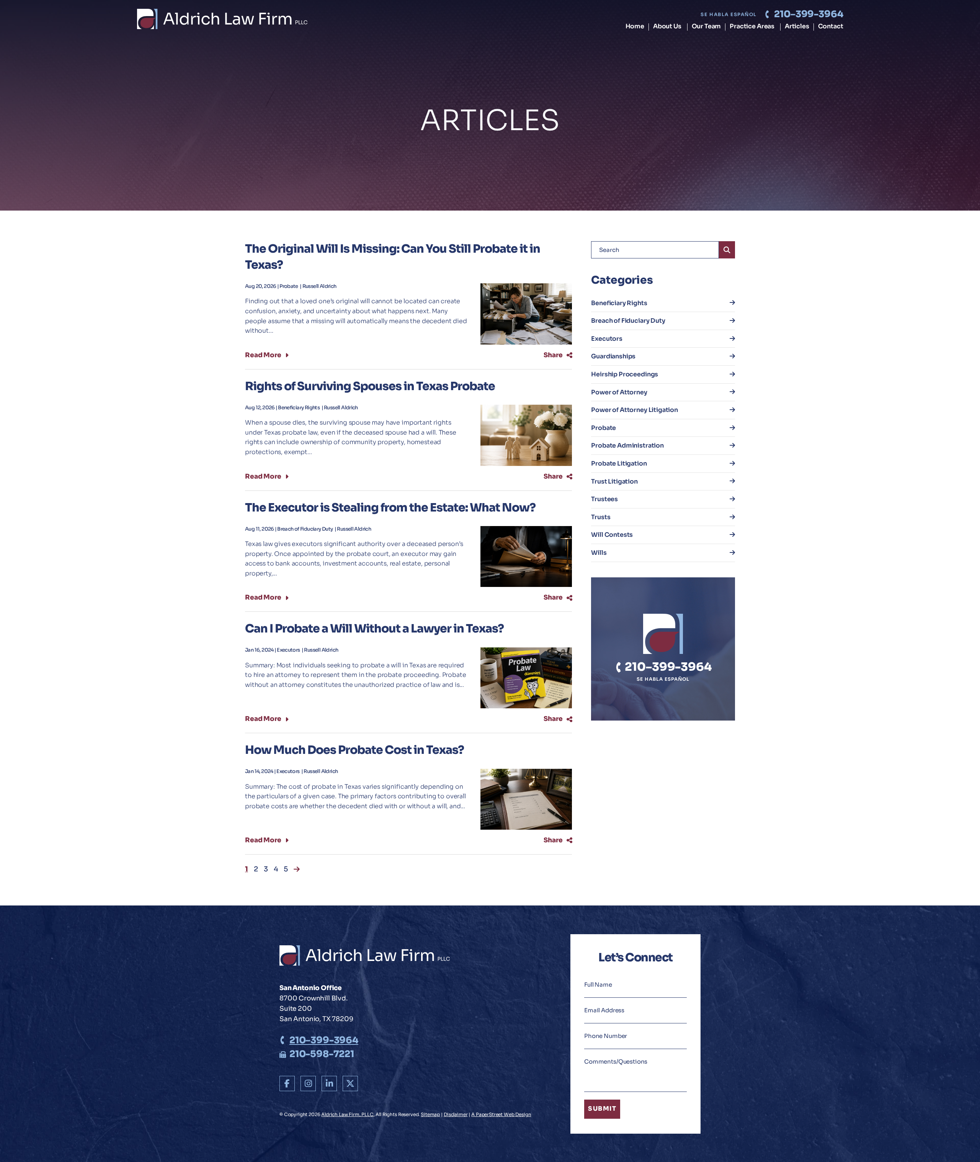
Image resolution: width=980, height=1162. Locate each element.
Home (635, 26)
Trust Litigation (614, 481)
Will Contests (612, 535)
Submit (602, 1109)
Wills (598, 553)
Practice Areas (752, 26)
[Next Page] (297, 869)
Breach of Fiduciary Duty (305, 529)
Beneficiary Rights (299, 408)
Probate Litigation (619, 463)
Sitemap (430, 1114)
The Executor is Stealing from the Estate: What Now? (390, 507)
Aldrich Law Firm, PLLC (347, 1114)
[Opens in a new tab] (287, 1083)
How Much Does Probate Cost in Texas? (354, 750)
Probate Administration (627, 445)
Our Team (706, 26)
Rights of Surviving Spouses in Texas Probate (370, 386)
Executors (289, 650)
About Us (667, 26)
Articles (797, 26)
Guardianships (613, 356)
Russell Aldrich (319, 286)
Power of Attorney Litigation (634, 410)
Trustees (604, 499)
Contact (830, 26)
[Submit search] (727, 249)
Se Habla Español (728, 14)
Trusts (600, 517)
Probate (289, 286)
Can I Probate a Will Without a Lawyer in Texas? (374, 628)
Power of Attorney (619, 392)
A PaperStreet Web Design (501, 1114)
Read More (263, 355)
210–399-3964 (808, 14)
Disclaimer (455, 1114)
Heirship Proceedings (624, 374)
